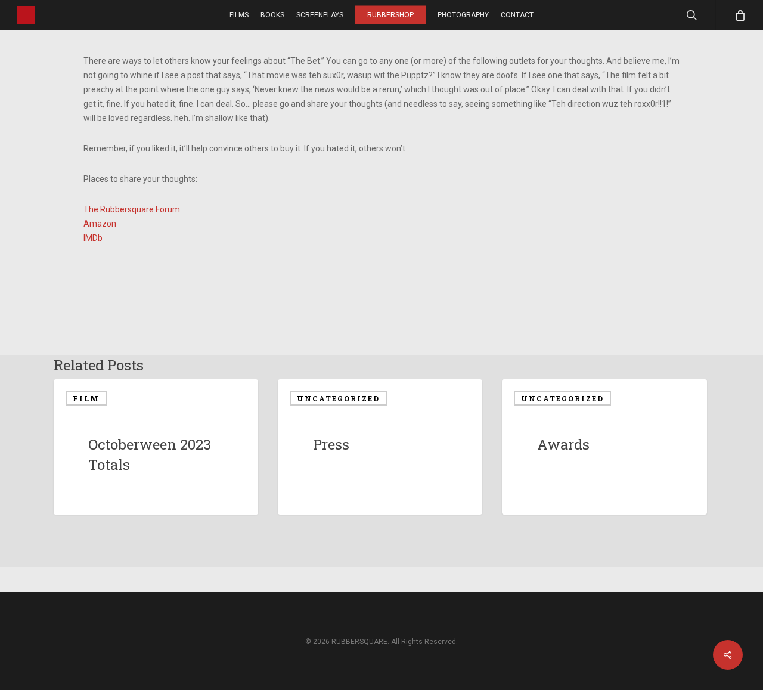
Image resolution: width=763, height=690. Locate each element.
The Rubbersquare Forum (131, 209)
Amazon (99, 223)
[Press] (380, 447)
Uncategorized (338, 398)
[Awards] (604, 447)
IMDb (93, 238)
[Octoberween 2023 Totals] (156, 447)
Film (86, 398)
